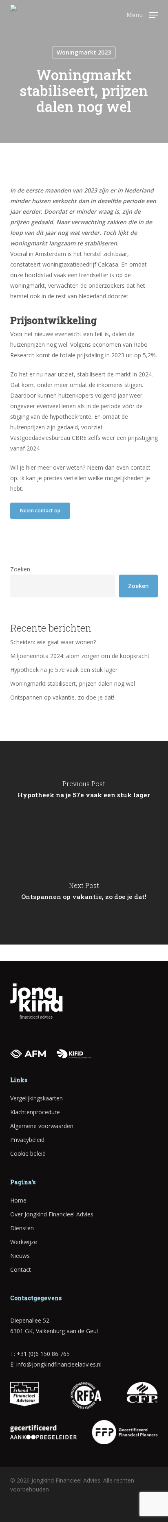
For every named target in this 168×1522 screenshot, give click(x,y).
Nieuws (20, 1256)
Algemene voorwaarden (41, 1126)
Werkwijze (23, 1242)
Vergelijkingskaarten (36, 1098)
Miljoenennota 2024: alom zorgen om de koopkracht (80, 656)
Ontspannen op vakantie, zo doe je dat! (62, 697)
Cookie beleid (28, 1153)
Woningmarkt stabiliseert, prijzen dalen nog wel (72, 683)
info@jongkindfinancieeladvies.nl (59, 1364)
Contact (20, 1269)
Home (18, 1200)
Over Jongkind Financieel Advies (51, 1214)
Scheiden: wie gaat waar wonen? (53, 642)
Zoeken (20, 569)
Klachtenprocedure (35, 1112)
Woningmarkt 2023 (84, 52)
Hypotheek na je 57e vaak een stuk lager (63, 670)
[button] (142, 14)
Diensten (22, 1228)
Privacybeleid (27, 1140)
